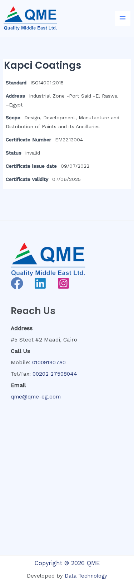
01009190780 (49, 362)
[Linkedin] (40, 283)
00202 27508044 (55, 374)
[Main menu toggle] (122, 18)
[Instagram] (63, 283)
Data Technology (86, 576)
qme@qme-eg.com (36, 396)
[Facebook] (17, 283)
